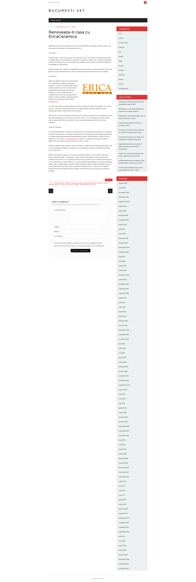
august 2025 (123, 206)
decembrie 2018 (124, 426)
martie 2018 (122, 454)
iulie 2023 (122, 256)
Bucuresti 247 (67, 10)
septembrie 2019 (124, 385)
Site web (58, 236)
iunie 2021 (122, 307)
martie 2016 (122, 550)
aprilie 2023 (122, 266)
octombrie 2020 (124, 339)
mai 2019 (122, 403)
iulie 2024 (122, 229)
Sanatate (122, 75)
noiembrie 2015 (124, 564)
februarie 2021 (123, 321)
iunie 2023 (122, 261)
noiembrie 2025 (124, 197)
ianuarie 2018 (123, 463)
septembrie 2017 (124, 477)
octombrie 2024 (124, 220)
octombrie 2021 (124, 293)
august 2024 (123, 224)
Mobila (121, 56)
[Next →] (110, 191)
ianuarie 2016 (123, 555)
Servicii (108, 180)
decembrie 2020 (124, 330)
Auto (120, 33)
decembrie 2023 (124, 247)
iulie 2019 (122, 394)
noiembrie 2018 (124, 431)
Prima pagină (56, 20)
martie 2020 (122, 362)
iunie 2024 (122, 233)
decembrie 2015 (124, 559)
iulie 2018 (122, 440)
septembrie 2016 (124, 532)
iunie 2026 (122, 188)
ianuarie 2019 (123, 422)
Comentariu (60, 210)
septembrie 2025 (124, 201)
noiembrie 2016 (124, 522)
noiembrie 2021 (124, 289)
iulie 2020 (122, 344)
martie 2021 (122, 316)
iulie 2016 (122, 536)
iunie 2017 (122, 490)
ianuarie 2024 (123, 243)
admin (73, 26)
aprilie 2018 (122, 449)
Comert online (123, 43)
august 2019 (123, 389)
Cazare (121, 38)
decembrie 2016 (124, 518)
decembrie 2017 (124, 467)
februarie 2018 (123, 458)
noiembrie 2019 (124, 376)
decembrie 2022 (124, 275)
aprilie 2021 (122, 311)
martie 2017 (122, 504)
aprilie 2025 (122, 211)
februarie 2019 (123, 417)
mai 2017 (122, 495)
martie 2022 (122, 279)
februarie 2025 (123, 215)
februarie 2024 (123, 238)
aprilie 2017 (122, 499)
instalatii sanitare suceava (93, 183)
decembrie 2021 (124, 284)
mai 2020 (122, 353)
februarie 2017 (123, 509)
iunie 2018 (122, 444)
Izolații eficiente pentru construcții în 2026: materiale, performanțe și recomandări (130, 146)
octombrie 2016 (124, 527)
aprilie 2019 (122, 408)
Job (120, 52)
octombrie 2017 (124, 472)
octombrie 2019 (124, 380)
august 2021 (123, 298)
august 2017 (123, 481)
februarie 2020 (123, 366)
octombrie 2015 (124, 568)
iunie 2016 (122, 541)
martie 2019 (122, 412)
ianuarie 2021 (123, 325)
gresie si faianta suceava (74, 183)
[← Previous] (51, 191)
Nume (57, 227)
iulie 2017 (122, 486)
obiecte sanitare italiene (70, 184)
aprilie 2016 (122, 545)
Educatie (121, 47)
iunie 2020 (122, 348)
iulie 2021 (122, 302)
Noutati (121, 65)
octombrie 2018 (124, 435)
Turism (121, 84)
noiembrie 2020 (124, 334)
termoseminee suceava (88, 184)
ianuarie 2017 (123, 513)
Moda (120, 61)
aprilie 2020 (122, 357)
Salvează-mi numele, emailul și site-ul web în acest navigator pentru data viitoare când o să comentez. (79, 244)
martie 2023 (122, 270)
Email (57, 231)
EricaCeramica (53, 101)
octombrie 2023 (124, 252)
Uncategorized (123, 88)
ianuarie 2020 (123, 371)
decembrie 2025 (124, 192)
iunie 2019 (122, 399)
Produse (121, 70)
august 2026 (123, 183)
